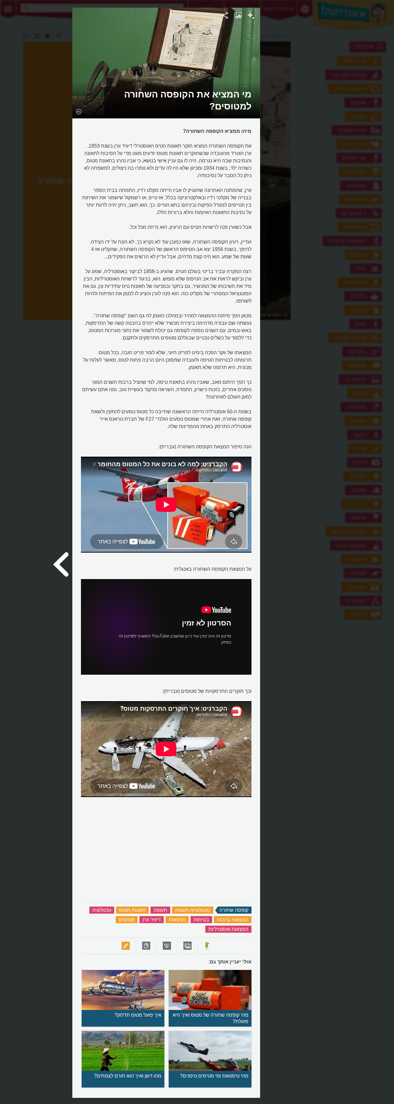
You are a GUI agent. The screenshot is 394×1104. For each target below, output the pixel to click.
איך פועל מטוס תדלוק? (138, 1015)
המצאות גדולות (232, 919)
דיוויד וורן (152, 919)
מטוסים (127, 919)
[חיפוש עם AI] (251, 16)
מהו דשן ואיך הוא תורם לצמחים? (127, 1075)
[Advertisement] (336, 100)
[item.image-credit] (78, 111)
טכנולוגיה (101, 910)
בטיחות (201, 919)
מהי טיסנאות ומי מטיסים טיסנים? (214, 1075)
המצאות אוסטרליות (228, 929)
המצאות (177, 919)
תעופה (160, 910)
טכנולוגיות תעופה (192, 910)
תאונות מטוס (132, 910)
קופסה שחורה (233, 910)
